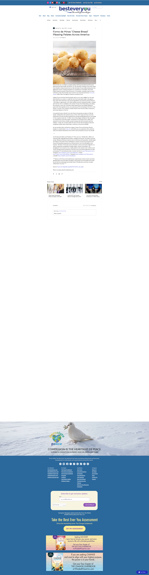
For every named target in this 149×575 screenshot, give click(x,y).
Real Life (68, 20)
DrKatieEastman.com (53, 475)
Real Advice (55, 20)
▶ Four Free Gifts (88, 3)
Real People (62, 20)
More (96, 20)
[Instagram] (48, 3)
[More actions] (95, 28)
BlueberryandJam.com (53, 477)
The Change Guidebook (67, 471)
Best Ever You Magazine (83, 485)
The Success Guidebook (67, 473)
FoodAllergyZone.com (53, 473)
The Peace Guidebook (66, 470)
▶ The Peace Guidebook (75, 3)
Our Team (94, 471)
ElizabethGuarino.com (53, 471)
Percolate (63, 475)
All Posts (48, 20)
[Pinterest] (64, 3)
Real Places (90, 20)
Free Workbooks (81, 475)
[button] (44, 16)
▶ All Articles (98, 3)
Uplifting (63, 477)
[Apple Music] (57, 3)
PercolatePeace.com (53, 470)
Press (93, 475)
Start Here (79, 470)
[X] (55, 3)
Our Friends (95, 473)
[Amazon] (66, 3)
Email (60, 496)
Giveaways (79, 486)
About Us (94, 470)
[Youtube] (52, 3)
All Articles (80, 473)
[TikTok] (61, 3)
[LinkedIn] (59, 3)
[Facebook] (50, 3)
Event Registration (81, 471)
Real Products (83, 20)
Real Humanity (75, 20)
